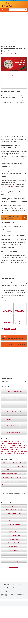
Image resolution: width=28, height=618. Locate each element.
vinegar (20, 453)
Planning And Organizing (16, 53)
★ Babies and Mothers (14, 531)
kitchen (8, 449)
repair (2, 453)
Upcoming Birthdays (14, 561)
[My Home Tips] (6, 4)
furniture (19, 445)
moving (20, 449)
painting (8, 451)
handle (8, 447)
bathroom (15, 441)
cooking (16, 443)
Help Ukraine (14, 0)
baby (12, 441)
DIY (8, 445)
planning (13, 328)
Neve (6, 594)
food (15, 445)
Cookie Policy (6, 587)
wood (8, 454)
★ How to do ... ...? (14, 539)
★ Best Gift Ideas (14, 550)
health (12, 447)
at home (8, 441)
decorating (4, 445)
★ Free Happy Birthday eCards (14, 506)
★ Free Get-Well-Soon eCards (14, 513)
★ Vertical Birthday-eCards (14, 517)
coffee (13, 443)
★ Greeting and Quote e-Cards (14, 542)
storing (11, 453)
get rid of (3, 447)
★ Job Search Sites (14, 553)
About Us (9, 584)
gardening (24, 445)
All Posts (23, 587)
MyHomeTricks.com (13, 597)
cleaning (4, 443)
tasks (11, 186)
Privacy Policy (22, 584)
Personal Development (6, 53)
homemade (16, 447)
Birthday (12, 591)
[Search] (25, 9)
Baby (17, 591)
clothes (10, 443)
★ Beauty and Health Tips (14, 524)
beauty (18, 441)
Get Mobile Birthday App (14, 567)
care (21, 441)
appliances (3, 441)
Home (4, 584)
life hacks (11, 449)
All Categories (6, 591)
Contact (15, 584)
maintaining (15, 449)
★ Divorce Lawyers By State (14, 535)
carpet (23, 441)
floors (13, 445)
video (18, 453)
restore (5, 453)
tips (15, 453)
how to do (7, 328)
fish (11, 445)
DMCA (12, 587)
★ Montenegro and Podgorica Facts (14, 509)
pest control (15, 451)
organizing (4, 451)
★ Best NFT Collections (14, 546)
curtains (20, 443)
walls (23, 453)
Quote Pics (22, 591)
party (12, 451)
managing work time (16, 170)
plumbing (25, 451)
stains (8, 453)
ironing (4, 449)
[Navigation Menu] (2, 9)
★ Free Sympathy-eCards (14, 520)
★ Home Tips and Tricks (14, 528)
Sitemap (17, 587)
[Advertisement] (14, 28)
